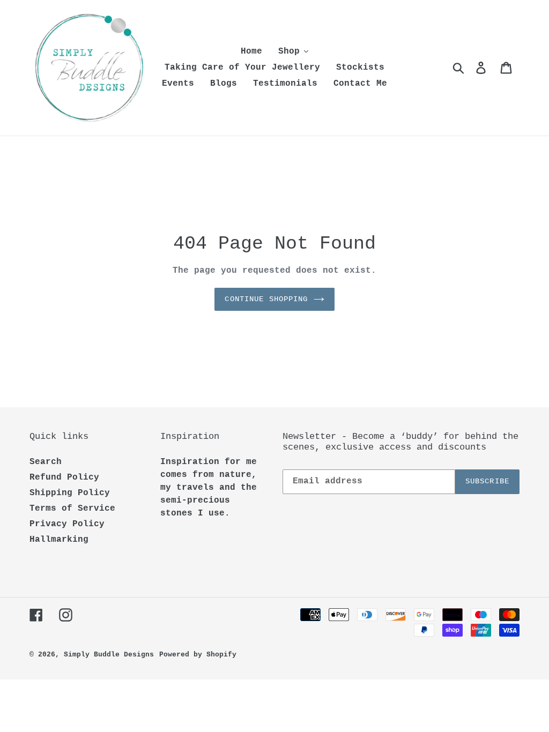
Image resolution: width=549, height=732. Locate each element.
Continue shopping (266, 299)
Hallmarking (58, 539)
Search (45, 462)
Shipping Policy (69, 493)
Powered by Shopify (197, 655)
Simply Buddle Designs (109, 655)
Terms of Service (72, 508)
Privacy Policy (67, 524)
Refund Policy (64, 477)
